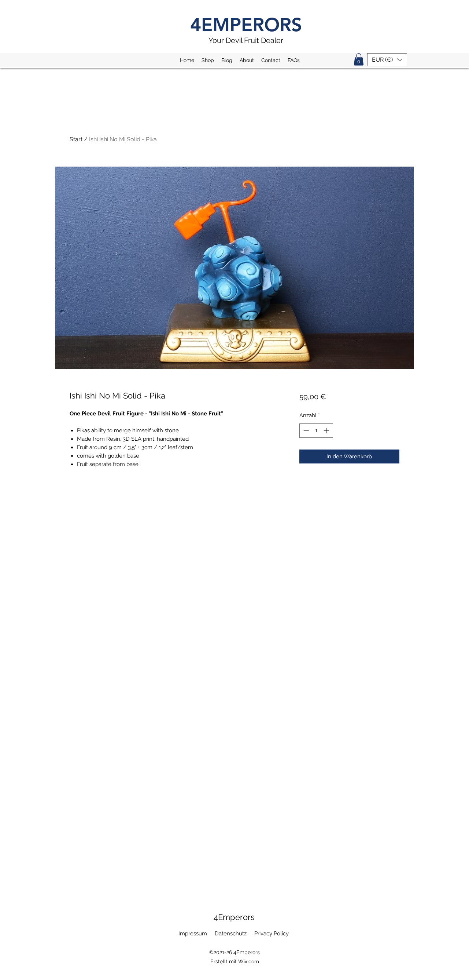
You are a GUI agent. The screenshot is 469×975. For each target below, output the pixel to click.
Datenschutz (231, 933)
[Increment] (327, 430)
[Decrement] (305, 430)
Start (76, 139)
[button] (359, 59)
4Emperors (234, 917)
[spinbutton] (316, 430)
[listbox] (387, 59)
